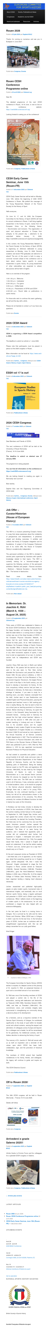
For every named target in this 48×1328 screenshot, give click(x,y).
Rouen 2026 (13, 30)
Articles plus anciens (14, 1196)
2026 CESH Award (16, 323)
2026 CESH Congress (18, 422)
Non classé (18, 594)
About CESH (11, 12)
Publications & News (28, 169)
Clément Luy (27, 92)
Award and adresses (13, 21)
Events (23, 71)
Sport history (26, 363)
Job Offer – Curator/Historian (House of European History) (18, 515)
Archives (36, 21)
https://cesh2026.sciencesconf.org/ (18, 109)
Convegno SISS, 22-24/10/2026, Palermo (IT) (20, 1257)
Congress (17, 71)
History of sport (16, 363)
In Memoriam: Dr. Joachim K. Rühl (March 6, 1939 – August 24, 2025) (16, 608)
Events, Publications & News (27, 12)
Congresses (10, 17)
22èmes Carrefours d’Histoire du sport (18, 1269)
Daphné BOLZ (27, 34)
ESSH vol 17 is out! (17, 372)
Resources (26, 21)
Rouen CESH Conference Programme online (17, 84)
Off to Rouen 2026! (17, 1082)
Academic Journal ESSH (25, 17)
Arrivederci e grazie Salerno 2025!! (17, 1140)
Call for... (17, 361)
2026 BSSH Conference (13, 1246)
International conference (25, 498)
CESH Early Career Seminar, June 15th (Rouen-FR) (17, 182)
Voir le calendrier (11, 1276)
